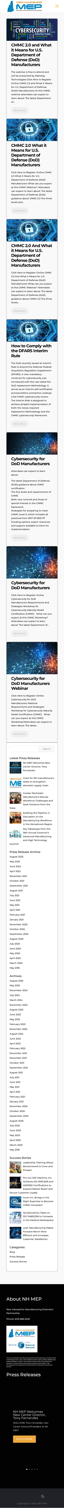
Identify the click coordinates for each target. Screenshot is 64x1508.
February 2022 (17, 1048)
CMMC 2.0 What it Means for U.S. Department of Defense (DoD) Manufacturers (28, 155)
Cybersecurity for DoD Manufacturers (30, 461)
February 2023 (17, 1024)
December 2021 (18, 1053)
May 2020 (15, 953)
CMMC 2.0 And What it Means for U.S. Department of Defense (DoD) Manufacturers (31, 255)
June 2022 (15, 866)
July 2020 (15, 943)
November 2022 (18, 1029)
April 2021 (15, 909)
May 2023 (15, 861)
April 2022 (15, 871)
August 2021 (16, 890)
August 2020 (16, 938)
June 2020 (15, 948)
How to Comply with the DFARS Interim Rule (31, 350)
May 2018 (15, 967)
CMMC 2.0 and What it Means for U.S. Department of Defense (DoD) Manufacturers (31, 55)
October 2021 (17, 880)
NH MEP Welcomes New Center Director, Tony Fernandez (29, 1415)
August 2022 (16, 1033)
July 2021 (14, 895)
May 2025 (15, 985)
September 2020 (19, 934)
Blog (12, 1252)
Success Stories (18, 1261)
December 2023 (18, 1005)
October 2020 (17, 929)
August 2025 (16, 980)
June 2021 (15, 900)
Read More (20, 110)
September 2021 (19, 885)
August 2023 (16, 856)
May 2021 (14, 905)
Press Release (17, 1256)
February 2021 (17, 914)
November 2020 (18, 924)
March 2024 (16, 1000)
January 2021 (17, 919)
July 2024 (15, 995)
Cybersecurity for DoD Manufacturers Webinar (30, 683)
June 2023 (15, 1014)
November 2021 (18, 876)
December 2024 (19, 990)
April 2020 (15, 958)
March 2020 (16, 963)
